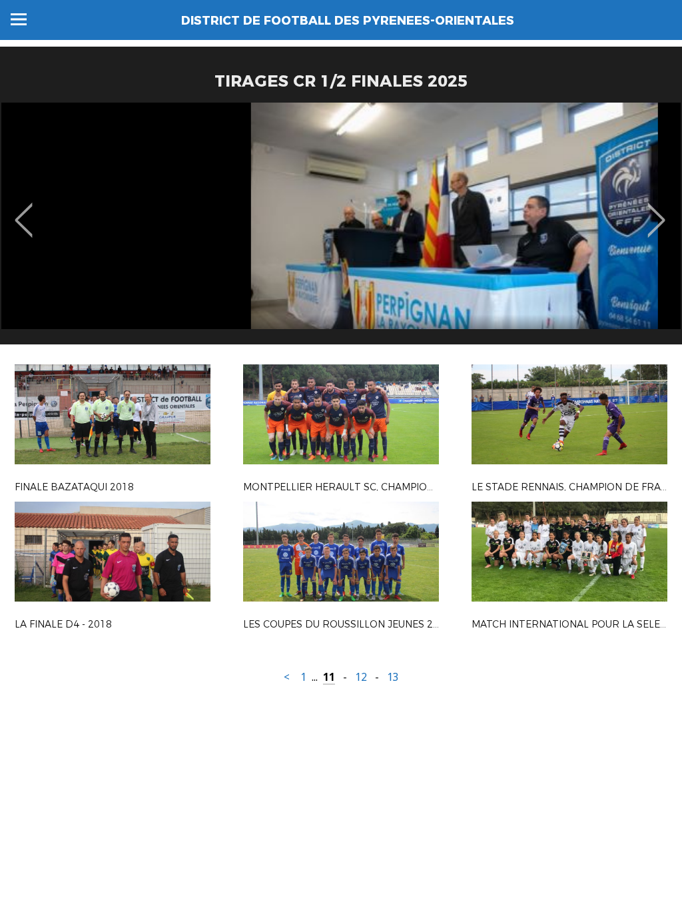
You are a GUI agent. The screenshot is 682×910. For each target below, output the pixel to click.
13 (393, 677)
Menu (19, 19)
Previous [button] (23, 210)
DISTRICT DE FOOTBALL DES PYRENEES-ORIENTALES (347, 20)
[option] (341, 228)
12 (361, 677)
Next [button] (656, 210)
